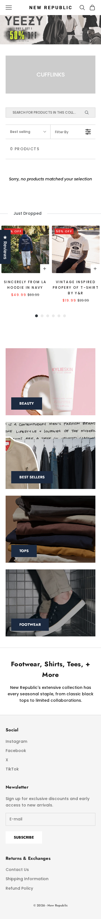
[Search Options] (89, 113)
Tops (24, 550)
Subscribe (24, 837)
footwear (30, 624)
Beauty (26, 403)
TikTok (12, 769)
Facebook (16, 750)
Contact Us (17, 869)
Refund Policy (19, 888)
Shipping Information (27, 879)
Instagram (16, 741)
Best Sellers (32, 477)
